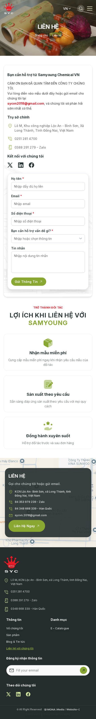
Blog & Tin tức (15, 641)
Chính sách (33, 714)
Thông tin (13, 620)
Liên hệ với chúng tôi (19, 648)
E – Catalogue (60, 628)
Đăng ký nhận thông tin (24, 658)
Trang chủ (41, 35)
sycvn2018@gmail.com (25, 103)
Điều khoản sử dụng (57, 714)
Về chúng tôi (14, 628)
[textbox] (45, 238)
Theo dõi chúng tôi (21, 685)
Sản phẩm (12, 635)
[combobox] (48, 238)
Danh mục (59, 620)
